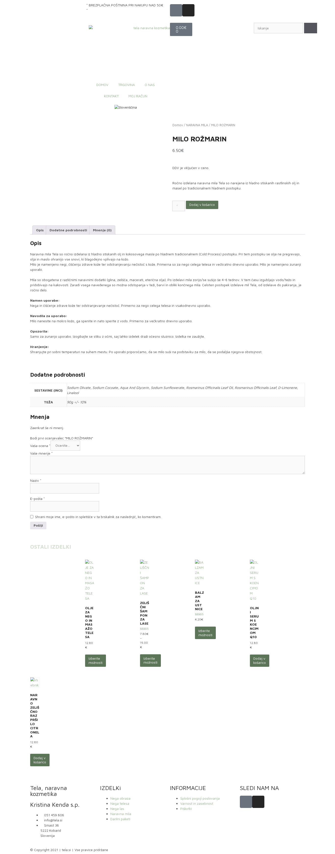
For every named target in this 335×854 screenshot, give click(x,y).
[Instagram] (188, 10)
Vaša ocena (40, 445)
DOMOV (102, 85)
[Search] (310, 28)
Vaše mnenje (41, 453)
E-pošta (37, 498)
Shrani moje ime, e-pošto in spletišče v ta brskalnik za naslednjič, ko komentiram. (98, 517)
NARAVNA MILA (197, 125)
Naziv (35, 480)
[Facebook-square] (176, 10)
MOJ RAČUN (138, 96)
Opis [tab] (40, 230)
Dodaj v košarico (202, 204)
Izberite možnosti (96, 660)
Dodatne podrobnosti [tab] (68, 230)
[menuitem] (126, 107)
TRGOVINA (126, 85)
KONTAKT (111, 96)
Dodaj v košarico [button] (259, 660)
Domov (177, 125)
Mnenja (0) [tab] (102, 230)
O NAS (150, 85)
